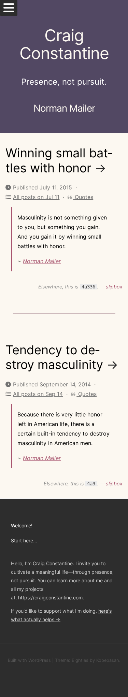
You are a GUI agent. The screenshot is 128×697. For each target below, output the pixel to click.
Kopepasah (107, 660)
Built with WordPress (29, 660)
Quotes (83, 197)
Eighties (80, 660)
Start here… (24, 540)
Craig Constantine (64, 44)
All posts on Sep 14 (38, 393)
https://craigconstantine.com (50, 597)
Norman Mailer (42, 261)
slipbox (114, 286)
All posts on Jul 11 (36, 197)
